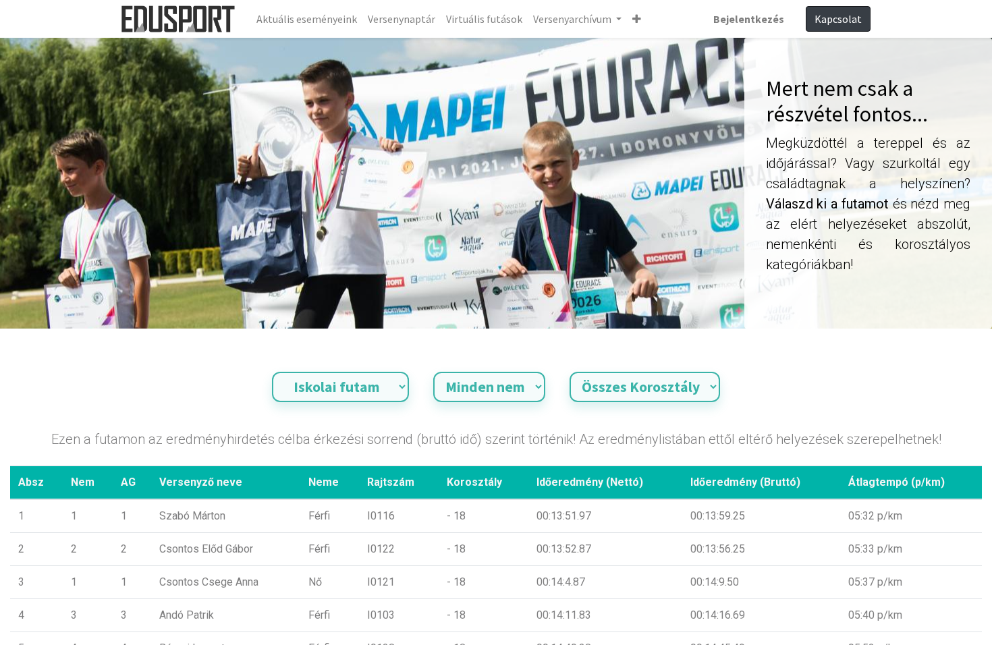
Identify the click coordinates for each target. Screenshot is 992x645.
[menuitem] (306, 18)
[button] (636, 18)
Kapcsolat (838, 19)
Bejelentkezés (748, 19)
